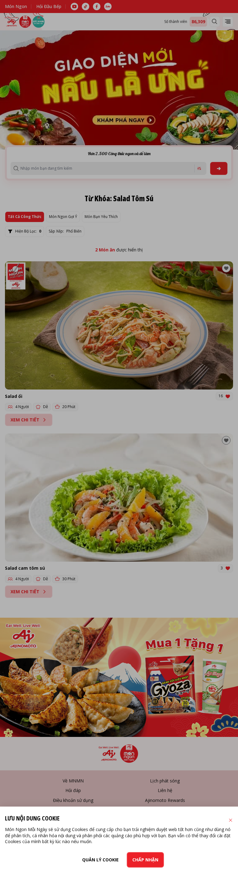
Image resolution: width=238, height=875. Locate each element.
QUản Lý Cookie (100, 860)
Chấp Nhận (145, 860)
